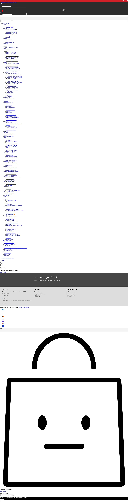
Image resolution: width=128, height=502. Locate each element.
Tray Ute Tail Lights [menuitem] (10, 231)
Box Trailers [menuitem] (8, 201)
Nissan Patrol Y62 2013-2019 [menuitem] (11, 71)
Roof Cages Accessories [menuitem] (11, 170)
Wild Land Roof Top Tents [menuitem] (11, 129)
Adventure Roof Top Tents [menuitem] (11, 127)
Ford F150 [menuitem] (8, 37)
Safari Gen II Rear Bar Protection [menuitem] (12, 117)
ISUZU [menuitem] (5, 46)
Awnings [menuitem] (8, 125)
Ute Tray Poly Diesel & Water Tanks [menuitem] (13, 235)
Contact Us (4, 246)
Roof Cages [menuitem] (6, 166)
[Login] (0, 8)
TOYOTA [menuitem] (6, 72)
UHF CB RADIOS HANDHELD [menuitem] (11, 146)
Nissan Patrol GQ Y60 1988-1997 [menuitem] (12, 67)
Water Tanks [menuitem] (6, 195)
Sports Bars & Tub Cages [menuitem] (9, 181)
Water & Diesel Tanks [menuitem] (10, 126)
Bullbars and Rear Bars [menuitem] (8, 102)
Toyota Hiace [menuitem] (9, 95)
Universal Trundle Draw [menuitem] (11, 233)
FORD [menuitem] (5, 28)
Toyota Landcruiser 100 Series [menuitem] (12, 87)
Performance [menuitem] (7, 149)
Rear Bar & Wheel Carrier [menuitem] (11, 115)
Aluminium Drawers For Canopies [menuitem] (12, 209)
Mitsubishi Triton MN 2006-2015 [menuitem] (12, 56)
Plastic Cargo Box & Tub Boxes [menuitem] (10, 152)
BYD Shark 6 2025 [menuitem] (9, 27)
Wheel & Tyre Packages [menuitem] (9, 193)
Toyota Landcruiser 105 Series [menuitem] (12, 88)
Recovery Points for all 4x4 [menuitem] (11, 160)
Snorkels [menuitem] (6, 182)
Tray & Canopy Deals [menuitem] (8, 241)
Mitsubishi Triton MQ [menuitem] (10, 58)
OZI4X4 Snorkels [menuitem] (9, 185)
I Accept (2, 499)
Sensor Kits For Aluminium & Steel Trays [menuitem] (14, 225)
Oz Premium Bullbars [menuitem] (10, 107)
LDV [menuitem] (5, 48)
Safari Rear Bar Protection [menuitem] (11, 116)
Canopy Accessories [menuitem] (10, 213)
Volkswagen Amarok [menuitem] (10, 98)
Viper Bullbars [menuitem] (9, 112)
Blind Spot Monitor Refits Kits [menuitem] (12, 221)
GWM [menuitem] (5, 38)
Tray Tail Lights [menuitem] (9, 230)
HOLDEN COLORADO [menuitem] (10, 42)
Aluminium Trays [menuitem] (9, 218)
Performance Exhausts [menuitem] (10, 151)
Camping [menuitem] (6, 121)
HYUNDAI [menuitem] (6, 43)
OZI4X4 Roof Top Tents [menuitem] (11, 130)
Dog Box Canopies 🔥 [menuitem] (10, 214)
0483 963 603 (6, 295)
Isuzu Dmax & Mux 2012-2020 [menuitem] (12, 47)
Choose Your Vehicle (6, 23)
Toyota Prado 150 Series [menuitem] (11, 86)
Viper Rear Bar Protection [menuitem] (11, 120)
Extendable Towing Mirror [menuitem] (9, 134)
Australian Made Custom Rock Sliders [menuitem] (13, 177)
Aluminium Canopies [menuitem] (10, 208)
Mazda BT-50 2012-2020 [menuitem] (11, 53)
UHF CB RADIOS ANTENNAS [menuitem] (11, 145)
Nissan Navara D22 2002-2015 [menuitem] (12, 66)
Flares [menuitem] (5, 135)
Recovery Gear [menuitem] (9, 159)
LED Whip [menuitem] (8, 147)
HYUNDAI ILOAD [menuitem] (9, 44)
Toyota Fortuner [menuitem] (9, 93)
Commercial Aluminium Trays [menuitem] (12, 223)
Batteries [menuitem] (6, 101)
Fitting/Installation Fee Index (8, 258)
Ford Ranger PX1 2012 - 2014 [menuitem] (11, 31)
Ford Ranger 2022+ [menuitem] (10, 34)
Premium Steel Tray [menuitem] (10, 219)
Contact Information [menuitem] (8, 250)
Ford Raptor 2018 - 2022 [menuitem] (11, 36)
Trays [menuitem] (5, 215)
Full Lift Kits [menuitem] (8, 189)
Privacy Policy (37, 295)
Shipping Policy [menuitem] (7, 257)
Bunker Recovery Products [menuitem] (11, 156)
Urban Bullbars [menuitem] (9, 113)
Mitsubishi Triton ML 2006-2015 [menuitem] (12, 57)
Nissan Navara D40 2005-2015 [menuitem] (12, 65)
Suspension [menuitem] (6, 186)
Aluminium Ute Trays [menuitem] (10, 220)
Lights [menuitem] (5, 137)
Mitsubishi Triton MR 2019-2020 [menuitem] (12, 59)
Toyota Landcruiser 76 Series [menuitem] (12, 78)
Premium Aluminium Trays (71, 294)
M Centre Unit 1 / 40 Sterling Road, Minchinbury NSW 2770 (15, 291)
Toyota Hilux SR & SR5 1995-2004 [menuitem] (12, 73)
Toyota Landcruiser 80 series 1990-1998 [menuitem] (14, 82)
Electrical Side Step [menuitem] (10, 179)
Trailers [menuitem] (5, 199)
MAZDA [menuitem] (5, 51)
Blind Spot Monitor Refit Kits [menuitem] (11, 172)
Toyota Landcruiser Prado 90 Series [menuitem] (13, 83)
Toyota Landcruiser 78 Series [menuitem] (12, 80)
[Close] (0, 19)
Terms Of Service (37, 291)
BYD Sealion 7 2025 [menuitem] (10, 26)
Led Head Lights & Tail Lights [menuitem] (11, 141)
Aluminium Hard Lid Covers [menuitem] (11, 162)
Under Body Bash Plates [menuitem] (9, 191)
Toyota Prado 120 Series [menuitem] (11, 85)
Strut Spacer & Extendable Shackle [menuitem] (13, 190)
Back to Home (3, 272)
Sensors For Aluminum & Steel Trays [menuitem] (11, 171)
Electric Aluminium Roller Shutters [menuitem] (13, 164)
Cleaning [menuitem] (6, 131)
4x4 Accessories (69, 291)
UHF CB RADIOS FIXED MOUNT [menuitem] (12, 144)
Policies (3, 252)
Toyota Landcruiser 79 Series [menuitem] (12, 81)
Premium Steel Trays (70, 295)
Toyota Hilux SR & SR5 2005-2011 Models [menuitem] (14, 75)
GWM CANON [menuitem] (9, 39)
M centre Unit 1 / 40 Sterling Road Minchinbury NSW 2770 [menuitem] (15, 248)
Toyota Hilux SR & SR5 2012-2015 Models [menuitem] (14, 76)
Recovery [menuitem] (6, 154)
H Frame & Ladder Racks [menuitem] (9, 136)
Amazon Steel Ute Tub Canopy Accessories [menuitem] (14, 210)
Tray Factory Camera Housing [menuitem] (12, 228)
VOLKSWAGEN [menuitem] (7, 97)
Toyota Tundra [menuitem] (9, 91)
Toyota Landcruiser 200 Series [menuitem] (12, 90)
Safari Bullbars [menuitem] (9, 111)
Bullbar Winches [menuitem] (9, 155)
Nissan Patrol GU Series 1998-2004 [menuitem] (13, 68)
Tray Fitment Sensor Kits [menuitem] (11, 229)
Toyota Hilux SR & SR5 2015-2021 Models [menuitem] (14, 77)
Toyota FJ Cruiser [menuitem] (9, 92)
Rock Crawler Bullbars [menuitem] (10, 110)
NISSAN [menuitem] (5, 62)
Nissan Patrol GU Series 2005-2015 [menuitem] (13, 70)
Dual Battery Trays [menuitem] (8, 132)
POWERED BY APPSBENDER (23, 307)
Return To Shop (3, 491)
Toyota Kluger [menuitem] (9, 96)
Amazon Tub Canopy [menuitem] (10, 211)
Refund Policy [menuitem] (7, 255)
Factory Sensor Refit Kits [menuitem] (11, 174)
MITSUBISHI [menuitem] (6, 54)
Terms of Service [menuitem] (7, 253)
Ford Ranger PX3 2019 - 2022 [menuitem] (11, 33)
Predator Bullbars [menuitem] (9, 108)
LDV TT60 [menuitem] (8, 49)
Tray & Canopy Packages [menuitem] (11, 216)
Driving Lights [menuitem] (9, 140)
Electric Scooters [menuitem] (9, 239)
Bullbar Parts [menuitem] (8, 105)
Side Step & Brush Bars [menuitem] (10, 180)
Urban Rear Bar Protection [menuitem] (11, 118)
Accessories (4, 100)
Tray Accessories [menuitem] (9, 226)
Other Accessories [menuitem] (8, 196)
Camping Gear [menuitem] (9, 122)
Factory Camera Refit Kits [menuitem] (11, 175)
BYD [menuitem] (5, 24)
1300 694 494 (6, 293)
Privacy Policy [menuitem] (7, 254)
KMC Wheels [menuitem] (8, 194)
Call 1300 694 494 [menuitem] (7, 249)
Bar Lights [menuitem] (8, 139)
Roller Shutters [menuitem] (9, 165)
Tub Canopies (69, 296)
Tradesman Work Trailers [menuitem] (11, 200)
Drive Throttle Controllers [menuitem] (11, 150)
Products (4, 198)
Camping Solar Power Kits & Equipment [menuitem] (14, 123)
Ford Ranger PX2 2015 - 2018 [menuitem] (11, 32)
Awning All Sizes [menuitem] (9, 169)
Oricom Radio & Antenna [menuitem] (9, 142)
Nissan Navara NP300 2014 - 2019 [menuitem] (12, 63)
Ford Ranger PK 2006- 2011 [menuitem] (11, 29)
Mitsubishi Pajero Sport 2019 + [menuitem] (12, 61)
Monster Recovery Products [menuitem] (11, 157)
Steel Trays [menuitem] (8, 224)
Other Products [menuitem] (7, 236)
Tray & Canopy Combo (6, 240)
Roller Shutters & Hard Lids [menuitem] (9, 161)
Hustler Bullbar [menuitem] (9, 106)
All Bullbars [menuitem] (8, 103)
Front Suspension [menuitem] (9, 188)
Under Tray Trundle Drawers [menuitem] (12, 234)
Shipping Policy (37, 296)
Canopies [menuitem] (6, 206)
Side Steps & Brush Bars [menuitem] (9, 176)
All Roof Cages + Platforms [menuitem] (11, 167)
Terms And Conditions (38, 292)
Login (3, 260)
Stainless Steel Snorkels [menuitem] (11, 184)
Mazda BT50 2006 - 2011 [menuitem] (11, 52)
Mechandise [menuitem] (8, 238)
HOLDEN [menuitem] (6, 41)
